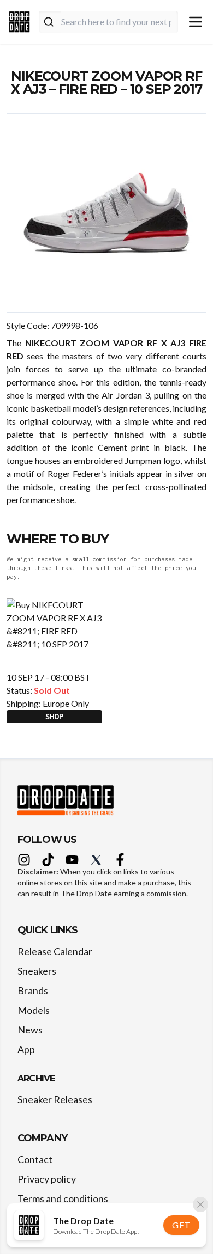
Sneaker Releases (54, 1099)
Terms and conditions (62, 1198)
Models (33, 1010)
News (30, 1030)
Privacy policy (46, 1179)
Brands (32, 990)
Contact (34, 1159)
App (26, 1049)
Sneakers (36, 971)
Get (181, 1225)
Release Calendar (54, 951)
